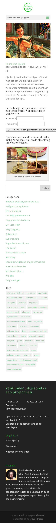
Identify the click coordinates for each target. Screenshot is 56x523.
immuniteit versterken (16, 321)
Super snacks (12, 238)
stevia (33, 350)
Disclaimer (11, 446)
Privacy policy (12, 440)
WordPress (37, 518)
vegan (36, 355)
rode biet (40, 340)
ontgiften (10, 340)
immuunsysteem (35, 321)
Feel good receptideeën (17, 206)
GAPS (22, 307)
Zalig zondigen (13, 280)
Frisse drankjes (13, 211)
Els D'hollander (18, 66)
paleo (19, 340)
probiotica (29, 340)
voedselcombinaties (15, 364)
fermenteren (12, 307)
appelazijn (42, 293)
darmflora (22, 302)
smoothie (23, 345)
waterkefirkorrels (14, 369)
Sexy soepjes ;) (13, 229)
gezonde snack (13, 312)
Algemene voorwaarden (17, 451)
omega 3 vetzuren (36, 336)
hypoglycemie (12, 316)
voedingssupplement (28, 360)
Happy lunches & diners (18, 220)
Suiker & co (11, 234)
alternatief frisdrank (15, 293)
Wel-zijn (10, 275)
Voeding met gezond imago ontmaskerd (25, 261)
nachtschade (12, 336)
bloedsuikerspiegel (15, 297)
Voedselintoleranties (16, 266)
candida (43, 297)
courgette (11, 302)
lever (24, 331)
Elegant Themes (36, 515)
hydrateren (37, 312)
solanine (33, 345)
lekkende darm (13, 331)
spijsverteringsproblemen (17, 350)
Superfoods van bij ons (17, 243)
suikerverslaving (13, 355)
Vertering (10, 257)
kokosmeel (11, 326)
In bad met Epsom (15, 64)
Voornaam (11, 118)
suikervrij (27, 355)
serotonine (11, 345)
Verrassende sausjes (16, 252)
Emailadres (11, 123)
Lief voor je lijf (13, 224)
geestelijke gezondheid (37, 307)
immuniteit (25, 316)
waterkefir (30, 364)
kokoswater (34, 326)
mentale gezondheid (37, 331)
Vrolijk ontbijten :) (14, 271)
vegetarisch (12, 360)
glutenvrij (26, 312)
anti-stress (30, 293)
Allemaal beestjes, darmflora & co (22, 201)
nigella (23, 336)
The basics (11, 247)
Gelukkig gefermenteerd (18, 215)
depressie (33, 302)
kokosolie (23, 326)
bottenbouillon (31, 297)
